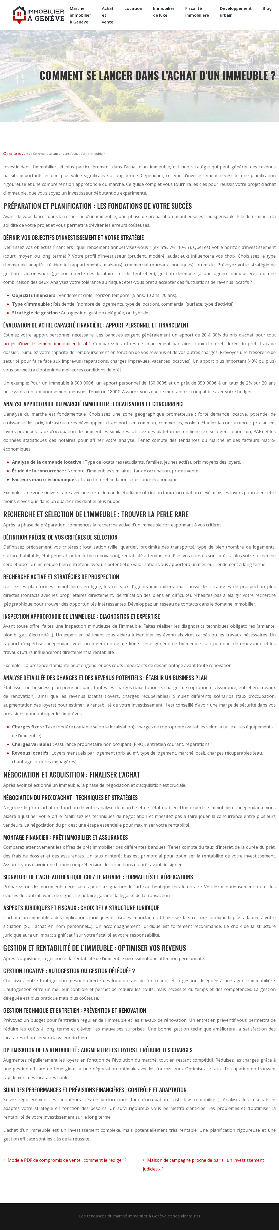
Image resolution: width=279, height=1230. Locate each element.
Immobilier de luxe (163, 11)
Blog (267, 8)
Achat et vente (108, 15)
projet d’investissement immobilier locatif (46, 344)
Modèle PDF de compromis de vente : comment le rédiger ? (67, 1160)
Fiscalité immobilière (197, 11)
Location (133, 8)
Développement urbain (236, 11)
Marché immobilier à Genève (80, 15)
